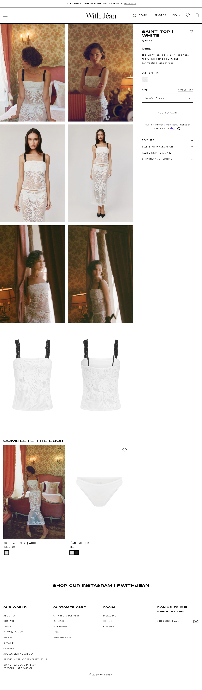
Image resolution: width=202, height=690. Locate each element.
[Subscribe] (195, 621)
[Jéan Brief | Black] (76, 552)
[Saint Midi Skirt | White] (34, 491)
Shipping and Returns (157, 159)
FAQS (56, 632)
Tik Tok (107, 621)
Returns (58, 621)
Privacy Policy (13, 632)
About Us (10, 615)
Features (148, 140)
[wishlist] (188, 15)
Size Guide (60, 626)
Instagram (109, 615)
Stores (8, 637)
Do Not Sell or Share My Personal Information (20, 667)
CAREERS (9, 648)
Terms (7, 626)
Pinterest (109, 626)
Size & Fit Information (157, 146)
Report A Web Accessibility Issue (25, 659)
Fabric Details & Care (157, 152)
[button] (140, 15)
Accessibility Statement (19, 654)
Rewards (9, 643)
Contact (9, 621)
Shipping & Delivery (66, 615)
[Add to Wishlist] (191, 32)
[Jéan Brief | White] (99, 491)
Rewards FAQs (62, 637)
